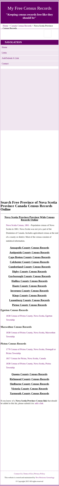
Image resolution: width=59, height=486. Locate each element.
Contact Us (18, 474)
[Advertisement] (29, 98)
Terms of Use (28, 474)
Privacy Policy (39, 474)
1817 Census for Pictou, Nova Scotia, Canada (26, 358)
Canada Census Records (21, 26)
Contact (5, 63)
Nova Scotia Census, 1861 (17, 225)
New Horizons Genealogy (45, 478)
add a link (39, 403)
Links (4, 53)
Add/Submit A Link (10, 58)
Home (5, 26)
